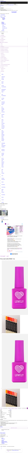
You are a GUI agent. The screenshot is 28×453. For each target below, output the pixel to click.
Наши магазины (3, 17)
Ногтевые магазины (4, 441)
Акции (3, 25)
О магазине (3, 443)
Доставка (3, 23)
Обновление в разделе (3, 1)
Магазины (3, 22)
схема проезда (2, 217)
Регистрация (1, 5)
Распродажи (3, 26)
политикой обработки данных (15, 450)
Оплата (3, 440)
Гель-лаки (4, 256)
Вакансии (3, 442)
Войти (2, 438)
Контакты (3, 30)
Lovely (10, 409)
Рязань (3, 19)
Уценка (3, 29)
